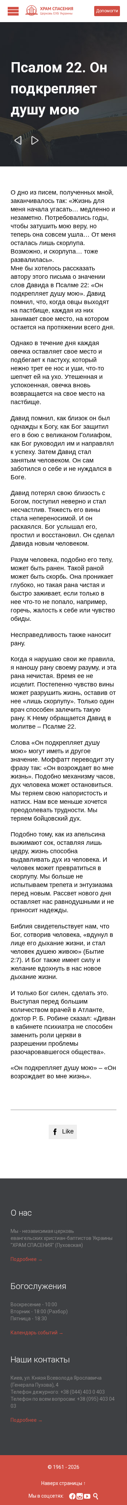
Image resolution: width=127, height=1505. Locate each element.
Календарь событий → (37, 1332)
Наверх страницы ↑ (63, 1483)
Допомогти (107, 10)
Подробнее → (27, 1259)
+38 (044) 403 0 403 (82, 1392)
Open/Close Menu (13, 11)
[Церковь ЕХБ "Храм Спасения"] (59, 11)
